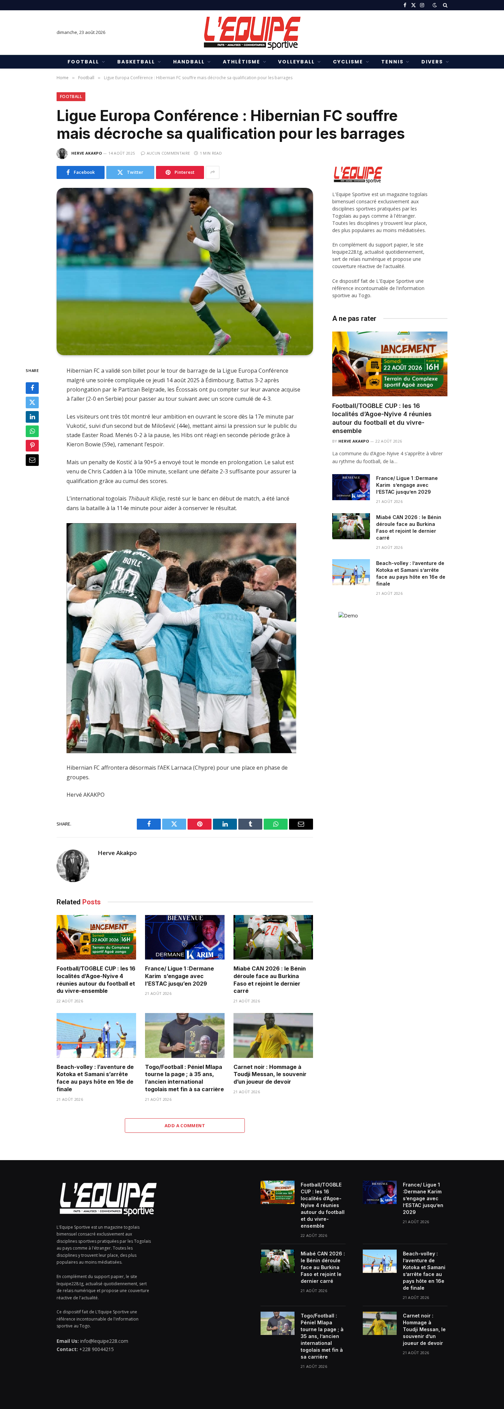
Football (83, 61)
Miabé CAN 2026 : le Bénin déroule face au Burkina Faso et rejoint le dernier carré (269, 979)
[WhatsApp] (32, 431)
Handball (189, 61)
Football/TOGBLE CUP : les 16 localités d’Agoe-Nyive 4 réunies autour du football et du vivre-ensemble (96, 979)
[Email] (32, 460)
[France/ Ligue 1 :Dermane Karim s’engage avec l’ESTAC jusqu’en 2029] (185, 937)
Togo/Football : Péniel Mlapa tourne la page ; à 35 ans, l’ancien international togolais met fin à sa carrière (184, 1078)
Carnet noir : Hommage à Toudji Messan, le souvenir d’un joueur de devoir (270, 1074)
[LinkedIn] (32, 417)
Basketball (136, 61)
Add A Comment (185, 1125)
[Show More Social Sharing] (212, 172)
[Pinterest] (32, 445)
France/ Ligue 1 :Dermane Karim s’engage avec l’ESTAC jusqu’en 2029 (179, 976)
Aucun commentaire (168, 153)
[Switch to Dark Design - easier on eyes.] (435, 5)
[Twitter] (32, 402)
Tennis (392, 61)
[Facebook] (32, 388)
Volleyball (296, 61)
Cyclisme (348, 61)
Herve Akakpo (86, 153)
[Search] (444, 5)
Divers (432, 61)
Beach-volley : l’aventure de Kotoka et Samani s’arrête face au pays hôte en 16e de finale (95, 1078)
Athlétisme (241, 61)
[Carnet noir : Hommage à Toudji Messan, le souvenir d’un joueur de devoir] (273, 1035)
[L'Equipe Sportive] (252, 32)
